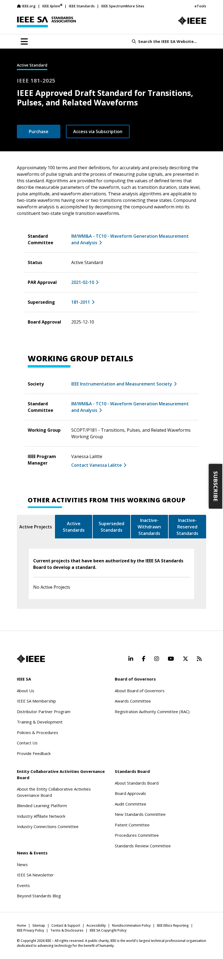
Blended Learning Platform (42, 805)
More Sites (135, 6)
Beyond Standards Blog (39, 895)
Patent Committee (132, 825)
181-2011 (80, 302)
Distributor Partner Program (43, 711)
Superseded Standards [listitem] (111, 527)
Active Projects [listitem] (35, 527)
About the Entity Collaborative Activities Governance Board (54, 792)
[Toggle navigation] (24, 41)
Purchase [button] (38, 131)
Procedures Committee (137, 835)
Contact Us (27, 742)
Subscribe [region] (215, 486)
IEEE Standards (82, 6)
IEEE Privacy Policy (30, 930)
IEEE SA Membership (36, 701)
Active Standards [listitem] (74, 527)
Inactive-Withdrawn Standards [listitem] (149, 526)
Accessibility (96, 925)
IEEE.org (29, 6)
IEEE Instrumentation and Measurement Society (121, 384)
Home (21, 925)
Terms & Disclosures (66, 930)
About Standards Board (137, 783)
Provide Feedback (34, 753)
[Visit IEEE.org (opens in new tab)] (31, 659)
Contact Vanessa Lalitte (96, 465)
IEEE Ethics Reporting (173, 925)
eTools (200, 6)
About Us (25, 690)
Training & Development (40, 722)
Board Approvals (130, 793)
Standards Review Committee (143, 845)
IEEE (52, 5)
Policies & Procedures (37, 732)
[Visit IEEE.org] (192, 21)
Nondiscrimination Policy (131, 925)
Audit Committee (130, 804)
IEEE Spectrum (113, 6)
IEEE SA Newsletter (35, 874)
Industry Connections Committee (48, 826)
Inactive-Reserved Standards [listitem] (187, 526)
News (22, 864)
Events (23, 885)
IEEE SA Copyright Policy (108, 930)
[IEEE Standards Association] (46, 22)
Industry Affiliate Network (41, 816)
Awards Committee (133, 701)
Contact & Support (65, 925)
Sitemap (38, 925)
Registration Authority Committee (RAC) (152, 711)
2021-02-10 (82, 282)
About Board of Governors (140, 690)
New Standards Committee (140, 814)
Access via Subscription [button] (97, 131)
